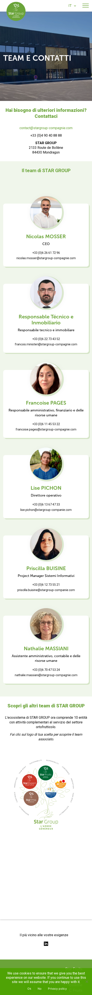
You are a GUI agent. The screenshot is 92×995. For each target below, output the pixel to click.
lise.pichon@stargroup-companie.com (46, 510)
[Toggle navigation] (85, 6)
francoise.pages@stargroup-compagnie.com (46, 429)
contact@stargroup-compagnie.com (46, 128)
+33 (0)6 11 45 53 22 (46, 424)
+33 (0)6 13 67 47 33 (46, 504)
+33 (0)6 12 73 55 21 (46, 584)
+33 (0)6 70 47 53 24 (46, 669)
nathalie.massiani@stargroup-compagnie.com (46, 675)
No (40, 988)
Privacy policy (57, 988)
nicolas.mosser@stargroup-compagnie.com (46, 258)
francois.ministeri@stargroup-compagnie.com (46, 344)
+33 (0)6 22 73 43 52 (46, 339)
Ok (29, 988)
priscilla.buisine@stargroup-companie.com (46, 590)
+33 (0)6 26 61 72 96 (46, 252)
